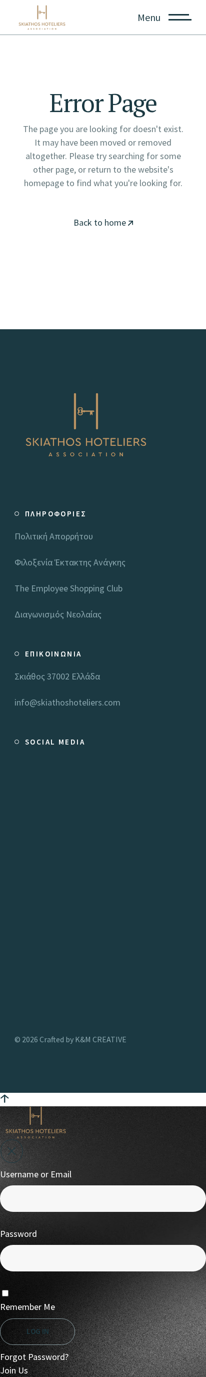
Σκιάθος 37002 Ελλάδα (57, 676)
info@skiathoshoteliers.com (67, 702)
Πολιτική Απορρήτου (53, 536)
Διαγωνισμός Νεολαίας (58, 614)
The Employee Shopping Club (68, 588)
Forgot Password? (34, 1356)
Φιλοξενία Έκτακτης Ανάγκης (70, 562)
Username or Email (36, 1174)
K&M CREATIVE (100, 1039)
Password (18, 1233)
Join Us (14, 1370)
